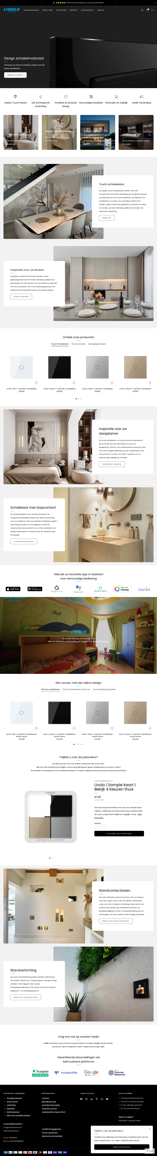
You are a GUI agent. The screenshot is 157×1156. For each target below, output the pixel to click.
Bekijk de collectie (15, 75)
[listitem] (78, 3)
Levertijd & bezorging (51, 1105)
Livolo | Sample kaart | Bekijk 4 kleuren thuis (115, 787)
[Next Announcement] (115, 2)
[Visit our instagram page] (86, 1099)
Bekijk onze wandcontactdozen (115, 921)
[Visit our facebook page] (81, 1099)
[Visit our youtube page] (107, 1099)
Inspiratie (11, 1108)
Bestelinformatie (49, 1101)
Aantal (97, 823)
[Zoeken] (152, 10)
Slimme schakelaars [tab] (50, 689)
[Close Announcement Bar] (155, 3)
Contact (45, 1098)
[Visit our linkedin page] (91, 1099)
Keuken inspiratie (21, 296)
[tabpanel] (78, 374)
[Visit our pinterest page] (96, 1099)
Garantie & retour (49, 1108)
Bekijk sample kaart (121, 1147)
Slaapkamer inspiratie (111, 464)
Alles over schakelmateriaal (18, 1115)
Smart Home (48, 10)
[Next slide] (84, 817)
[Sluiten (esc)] (150, 1129)
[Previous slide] (17, 817)
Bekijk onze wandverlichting (26, 997)
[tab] (76, 398)
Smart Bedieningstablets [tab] (104, 689)
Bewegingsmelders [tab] (97, 344)
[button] (49, 858)
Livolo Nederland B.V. (103, 781)
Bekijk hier (106, 218)
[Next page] (153, 368)
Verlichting (11, 1105)
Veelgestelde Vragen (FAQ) (54, 1112)
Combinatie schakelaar (24, 541)
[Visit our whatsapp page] (102, 1099)
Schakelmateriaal (31, 10)
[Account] (142, 10)
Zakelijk (100, 10)
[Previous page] (3, 368)
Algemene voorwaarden (52, 1136)
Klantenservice (13, 1112)
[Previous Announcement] (41, 2)
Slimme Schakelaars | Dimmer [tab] (76, 689)
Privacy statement (50, 1132)
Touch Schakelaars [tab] (60, 344)
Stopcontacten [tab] (78, 344)
